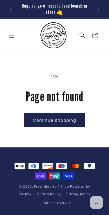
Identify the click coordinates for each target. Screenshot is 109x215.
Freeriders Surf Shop (51, 186)
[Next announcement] (98, 9)
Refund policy (48, 194)
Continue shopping (54, 120)
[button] (11, 35)
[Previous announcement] (10, 9)
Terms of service (57, 203)
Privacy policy (78, 194)
